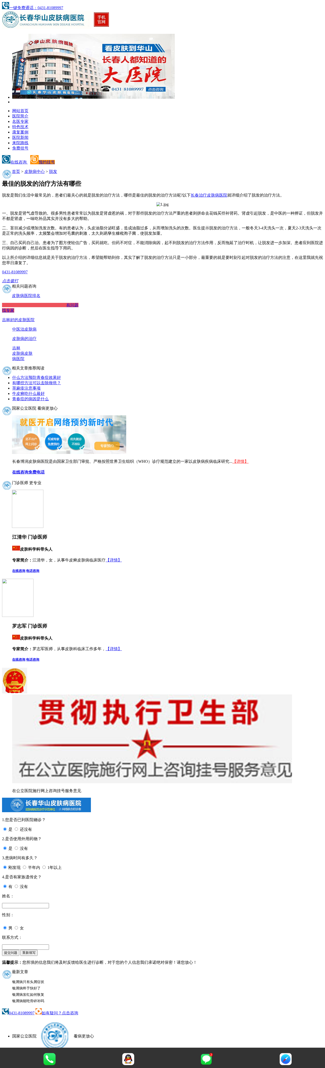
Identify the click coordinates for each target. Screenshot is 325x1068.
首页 (16, 171)
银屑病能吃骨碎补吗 (28, 1001)
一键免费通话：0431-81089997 (36, 8)
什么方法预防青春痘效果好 (36, 377)
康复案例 (20, 132)
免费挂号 (20, 148)
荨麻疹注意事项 (26, 388)
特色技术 (20, 127)
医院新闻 (20, 137)
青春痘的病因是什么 (30, 399)
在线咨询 (19, 162)
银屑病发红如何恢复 (28, 995)
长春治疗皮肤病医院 (209, 195)
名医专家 (20, 121)
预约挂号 (47, 162)
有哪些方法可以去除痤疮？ (36, 383)
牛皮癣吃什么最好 (28, 393)
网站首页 (20, 111)
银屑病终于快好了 (26, 988)
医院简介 (20, 116)
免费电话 (36, 472)
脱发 (53, 171)
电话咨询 (32, 571)
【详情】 (240, 461)
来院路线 (20, 143)
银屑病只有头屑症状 (28, 982)
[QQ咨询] (128, 1064)
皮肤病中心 (34, 171)
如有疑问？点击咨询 (60, 1013)
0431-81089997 (22, 1013)
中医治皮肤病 (24, 329)
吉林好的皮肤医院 (18, 320)
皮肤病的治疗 (24, 338)
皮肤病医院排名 (26, 295)
